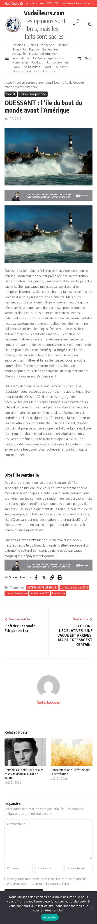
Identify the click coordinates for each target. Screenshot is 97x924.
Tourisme (60, 67)
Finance (63, 45)
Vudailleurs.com (44, 13)
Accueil (9, 82)
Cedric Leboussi (48, 702)
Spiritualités (50, 49)
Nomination (20, 62)
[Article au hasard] (79, 58)
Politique (37, 62)
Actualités (19, 53)
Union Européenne (41, 45)
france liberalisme (16, 593)
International (21, 58)
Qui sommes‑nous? (25, 71)
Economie (19, 49)
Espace (34, 49)
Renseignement (58, 62)
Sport (47, 67)
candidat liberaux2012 (74, 587)
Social (16, 67)
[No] (91, 907)
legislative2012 (39, 593)
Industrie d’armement (43, 53)
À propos (48, 71)
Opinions (18, 45)
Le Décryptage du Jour (48, 58)
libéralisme (58, 593)
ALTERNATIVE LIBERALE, (42, 587)
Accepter (49, 917)
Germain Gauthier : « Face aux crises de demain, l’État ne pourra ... (24, 774)
